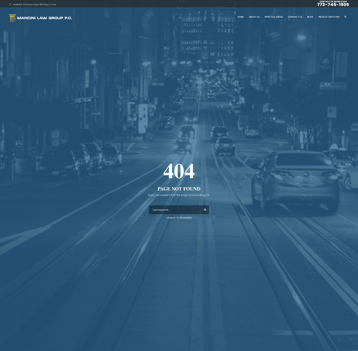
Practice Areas (274, 16)
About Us (254, 16)
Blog (310, 16)
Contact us (295, 16)
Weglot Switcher (329, 16)
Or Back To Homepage (179, 217)
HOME (241, 16)
